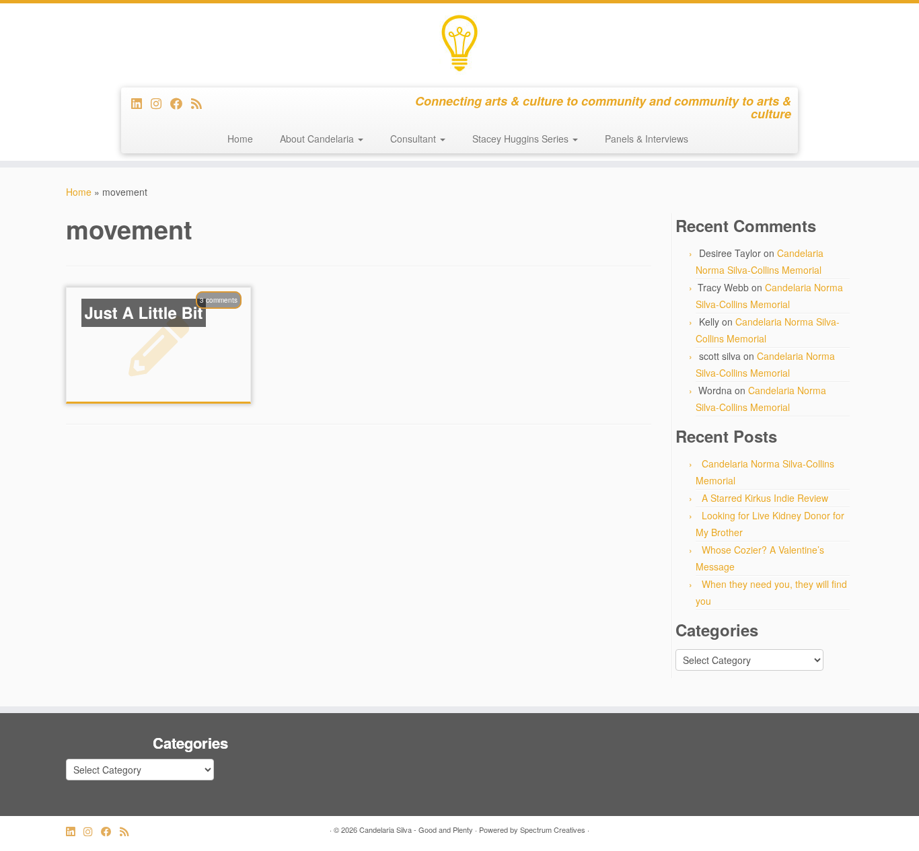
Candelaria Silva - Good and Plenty (416, 829)
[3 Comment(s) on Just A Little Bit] (225, 317)
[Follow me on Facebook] (180, 103)
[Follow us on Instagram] (160, 103)
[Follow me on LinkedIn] (141, 103)
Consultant (414, 138)
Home (240, 138)
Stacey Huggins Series (521, 138)
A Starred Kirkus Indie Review (765, 498)
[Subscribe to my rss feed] (201, 103)
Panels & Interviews (646, 138)
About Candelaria (318, 138)
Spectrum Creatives (552, 829)
